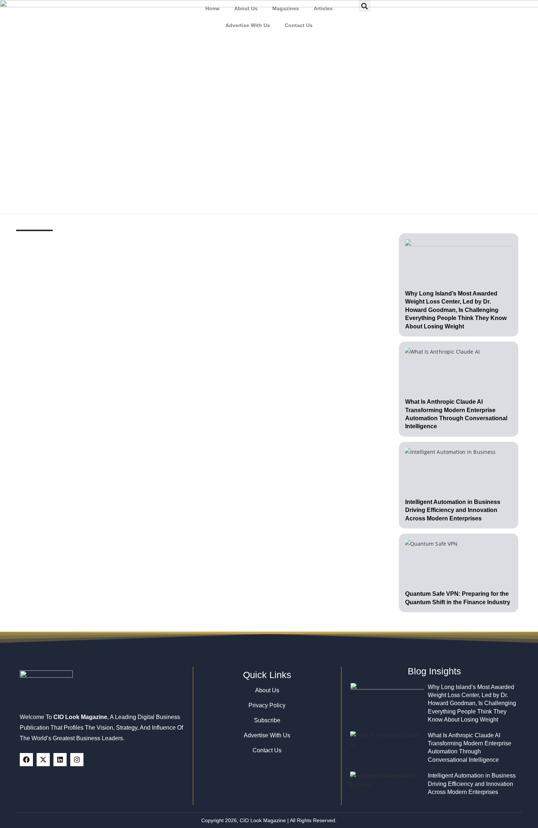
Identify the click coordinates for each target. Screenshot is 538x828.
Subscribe (267, 720)
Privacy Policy (267, 705)
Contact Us (299, 25)
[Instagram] (76, 759)
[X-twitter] (43, 759)
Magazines (285, 8)
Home (212, 8)
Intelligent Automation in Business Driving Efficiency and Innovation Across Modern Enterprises (452, 510)
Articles (323, 8)
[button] (365, 6)
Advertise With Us (247, 25)
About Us (246, 8)
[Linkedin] (60, 759)
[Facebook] (26, 759)
